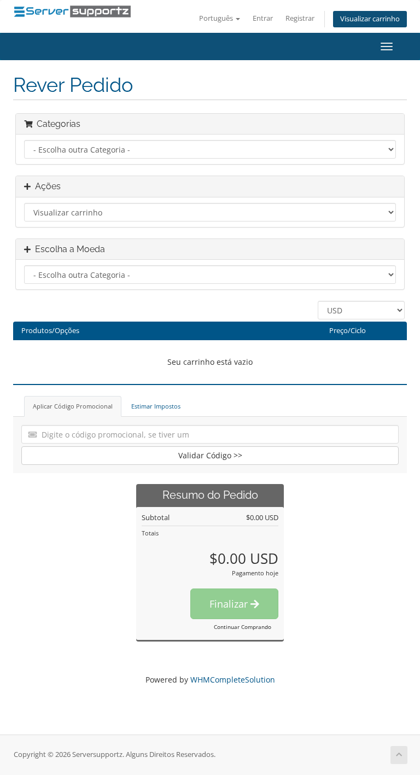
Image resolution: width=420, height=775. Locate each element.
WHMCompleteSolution (232, 679)
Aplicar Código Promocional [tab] (73, 406)
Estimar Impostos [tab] (155, 406)
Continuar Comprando (242, 627)
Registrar (299, 18)
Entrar (263, 18)
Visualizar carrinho (370, 19)
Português (217, 18)
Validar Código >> (210, 455)
